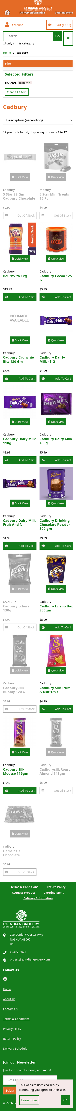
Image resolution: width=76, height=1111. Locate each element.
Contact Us (10, 1009)
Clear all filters (17, 92)
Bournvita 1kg (15, 276)
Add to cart (26, 297)
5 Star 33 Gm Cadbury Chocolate (19, 196)
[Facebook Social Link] (5, 978)
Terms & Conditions (24, 887)
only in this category (20, 43)
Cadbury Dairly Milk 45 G (52, 359)
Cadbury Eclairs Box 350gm (56, 608)
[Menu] (68, 38)
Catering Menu (64, 12)
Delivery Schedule (15, 1048)
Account (16, 25)
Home (7, 53)
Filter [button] (8, 63)
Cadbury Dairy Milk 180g (56, 441)
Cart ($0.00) (62, 25)
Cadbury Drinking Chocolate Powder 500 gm (55, 524)
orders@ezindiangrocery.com (30, 959)
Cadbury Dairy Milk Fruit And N (19, 522)
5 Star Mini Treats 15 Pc (54, 196)
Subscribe (13, 1090)
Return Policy (56, 887)
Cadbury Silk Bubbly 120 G (14, 689)
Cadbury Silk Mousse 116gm (15, 771)
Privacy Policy (12, 1029)
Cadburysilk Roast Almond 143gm (55, 771)
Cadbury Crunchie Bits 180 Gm (18, 359)
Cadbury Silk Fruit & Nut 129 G (55, 689)
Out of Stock (25, 215)
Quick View (21, 177)
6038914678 (18, 952)
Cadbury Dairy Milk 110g (19, 441)
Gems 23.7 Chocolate (11, 853)
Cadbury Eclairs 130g (16, 608)
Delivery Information (32, 12)
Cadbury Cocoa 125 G (56, 278)
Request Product (23, 892)
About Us (9, 999)
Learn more (29, 1100)
